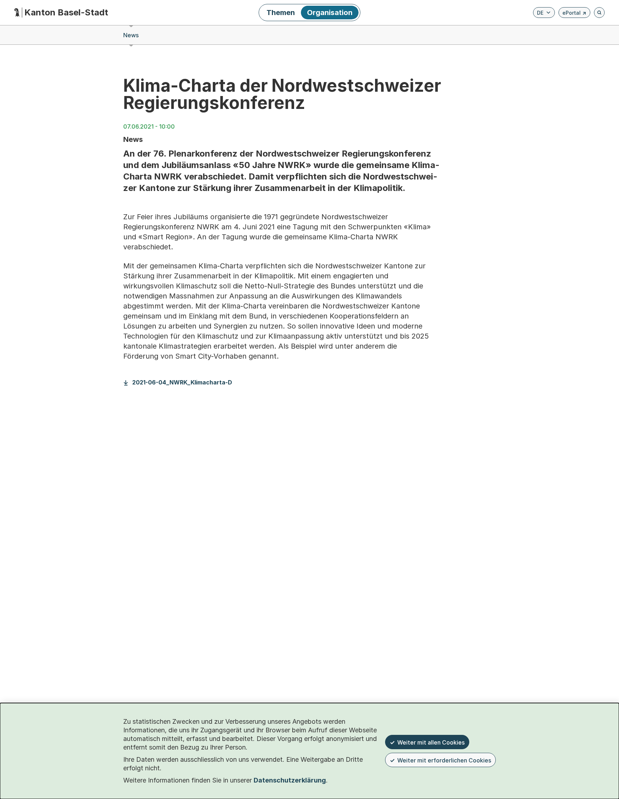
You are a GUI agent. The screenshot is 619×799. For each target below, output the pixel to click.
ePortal (574, 14)
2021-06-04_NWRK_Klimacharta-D (182, 382)
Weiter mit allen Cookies (431, 742)
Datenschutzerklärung (290, 780)
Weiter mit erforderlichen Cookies (444, 760)
